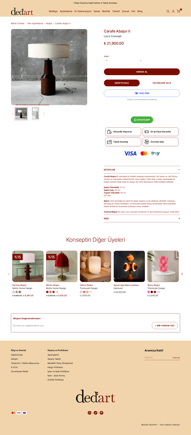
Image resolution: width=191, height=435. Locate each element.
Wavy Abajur (153, 285)
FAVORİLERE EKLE (162, 83)
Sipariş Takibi (54, 359)
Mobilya (53, 11)
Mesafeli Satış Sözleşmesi (60, 363)
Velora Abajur (86, 285)
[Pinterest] (101, 413)
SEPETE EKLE (122, 83)
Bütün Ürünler (17, 23)
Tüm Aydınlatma (35, 23)
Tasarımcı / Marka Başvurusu (25, 363)
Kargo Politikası (55, 367)
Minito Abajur (52, 285)
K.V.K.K (14, 367)
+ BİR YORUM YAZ (164, 325)
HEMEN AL (141, 71)
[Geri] (10, 273)
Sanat (97, 11)
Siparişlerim (53, 354)
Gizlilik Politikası (56, 379)
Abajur (49, 23)
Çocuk (125, 11)
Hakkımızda (17, 354)
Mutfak (106, 11)
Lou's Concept (112, 36)
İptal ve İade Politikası (58, 371)
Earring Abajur (19, 285)
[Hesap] (173, 11)
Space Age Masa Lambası (126, 285)
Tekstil (116, 11)
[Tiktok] (95, 413)
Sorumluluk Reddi (19, 371)
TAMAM (176, 357)
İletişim (14, 359)
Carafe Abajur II (62, 23)
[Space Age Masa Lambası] (129, 266)
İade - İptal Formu (56, 375)
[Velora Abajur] (95, 266)
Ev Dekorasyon (83, 11)
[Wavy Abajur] (163, 266)
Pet (133, 11)
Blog (139, 11)
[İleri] (180, 273)
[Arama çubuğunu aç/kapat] (168, 11)
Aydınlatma (66, 11)
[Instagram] (89, 413)
